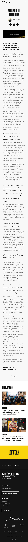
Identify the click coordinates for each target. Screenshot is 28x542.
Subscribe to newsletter (10, 493)
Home (3, 463)
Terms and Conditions (10, 536)
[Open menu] (25, 2)
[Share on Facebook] (17, 24)
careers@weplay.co (6, 503)
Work (16, 463)
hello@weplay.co (5, 501)
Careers (17, 465)
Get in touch (7, 510)
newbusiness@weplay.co (7, 505)
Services (4, 465)
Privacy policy (19, 536)
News (9, 465)
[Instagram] (15, 539)
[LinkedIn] (12, 539)
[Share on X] (14, 24)
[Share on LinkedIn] (10, 24)
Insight (14, 376)
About (9, 463)
